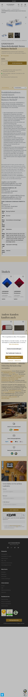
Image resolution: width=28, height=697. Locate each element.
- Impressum (10, 360)
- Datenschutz (17, 360)
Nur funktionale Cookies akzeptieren (14, 353)
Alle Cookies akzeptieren (14, 357)
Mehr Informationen (14, 344)
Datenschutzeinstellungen (14, 348)
